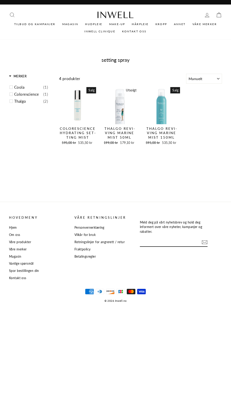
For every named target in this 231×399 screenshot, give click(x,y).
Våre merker (204, 24)
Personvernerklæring (89, 227)
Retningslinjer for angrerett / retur (99, 242)
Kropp (161, 24)
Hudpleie (93, 24)
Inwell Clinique (99, 31)
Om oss (14, 235)
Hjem (13, 227)
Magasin (70, 24)
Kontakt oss (134, 31)
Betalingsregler (85, 256)
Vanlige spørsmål (21, 263)
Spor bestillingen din (24, 271)
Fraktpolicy (82, 249)
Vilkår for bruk (85, 235)
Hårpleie (140, 24)
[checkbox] (31, 87)
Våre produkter (20, 242)
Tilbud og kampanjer (34, 24)
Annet (180, 24)
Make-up (117, 24)
